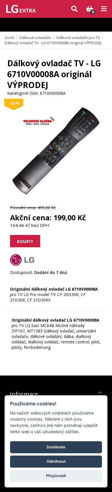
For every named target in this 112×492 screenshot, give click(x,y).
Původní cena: (23, 207)
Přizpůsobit (56, 475)
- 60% (14, 103)
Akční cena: (30, 217)
